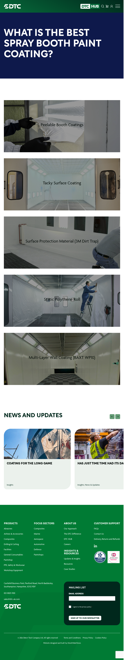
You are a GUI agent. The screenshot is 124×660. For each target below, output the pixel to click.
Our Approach (70, 528)
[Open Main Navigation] (117, 7)
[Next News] (117, 416)
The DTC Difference (72, 533)
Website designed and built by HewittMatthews (62, 643)
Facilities (7, 549)
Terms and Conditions (72, 638)
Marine (37, 533)
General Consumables (13, 554)
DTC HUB (68, 539)
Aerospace (38, 539)
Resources (68, 564)
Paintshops (38, 554)
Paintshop (8, 560)
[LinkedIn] (95, 545)
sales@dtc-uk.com (12, 599)
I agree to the (82, 607)
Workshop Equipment (13, 570)
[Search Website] (102, 6)
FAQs (96, 528)
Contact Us (99, 533)
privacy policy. (87, 607)
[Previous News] (112, 416)
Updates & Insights (72, 558)
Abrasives (8, 528)
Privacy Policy (88, 638)
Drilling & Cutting (11, 544)
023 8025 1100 (9, 593)
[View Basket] (107, 6)
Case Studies (69, 569)
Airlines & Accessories (13, 533)
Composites (9, 539)
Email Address (77, 593)
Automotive (39, 544)
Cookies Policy (100, 638)
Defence (37, 549)
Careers (67, 544)
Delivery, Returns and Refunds (107, 539)
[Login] (111, 6)
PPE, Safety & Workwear (14, 565)
